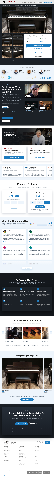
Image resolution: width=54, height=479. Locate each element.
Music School (37, 461)
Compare (36, 451)
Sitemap (23, 470)
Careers (20, 470)
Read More (5, 107)
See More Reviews (26, 268)
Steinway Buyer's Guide (22, 457)
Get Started (14, 207)
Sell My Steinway (6, 451)
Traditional (17, 5)
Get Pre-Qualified (40, 206)
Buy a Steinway (33, 2)
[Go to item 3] (12, 60)
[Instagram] (40, 442)
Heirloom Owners (6, 461)
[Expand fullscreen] (50, 31)
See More (5, 241)
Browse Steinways (22, 454)
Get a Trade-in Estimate (40, 157)
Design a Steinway (6, 453)
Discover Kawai (21, 464)
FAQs (20, 460)
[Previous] (3, 332)
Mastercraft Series (37, 447)
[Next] (51, 332)
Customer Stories (6, 457)
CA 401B (13, 5)
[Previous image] (4, 20)
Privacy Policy (6, 470)
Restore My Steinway (7, 450)
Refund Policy (11, 470)
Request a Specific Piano (27, 399)
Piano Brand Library (22, 463)
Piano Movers (37, 459)
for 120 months (47, 203)
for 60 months (40, 203)
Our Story (36, 457)
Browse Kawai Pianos (22, 449)
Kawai (9, 5)
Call (39, 48)
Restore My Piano (25, 2)
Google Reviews (6, 459)
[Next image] (50, 20)
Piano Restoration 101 (38, 449)
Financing (36, 460)
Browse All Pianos (22, 447)
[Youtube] (42, 442)
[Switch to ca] (6, 475)
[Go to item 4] (13, 60)
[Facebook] (37, 442)
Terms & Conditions (16, 470)
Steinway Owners (6, 460)
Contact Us (47, 442)
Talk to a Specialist (48, 2)
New (25, 5)
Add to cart (40, 56)
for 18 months (33, 203)
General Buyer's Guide (22, 459)
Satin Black (21, 5)
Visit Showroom (6, 454)
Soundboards (37, 450)
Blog (20, 461)
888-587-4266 (13, 443)
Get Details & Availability (38, 45)
